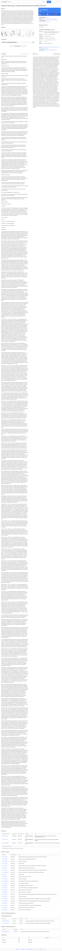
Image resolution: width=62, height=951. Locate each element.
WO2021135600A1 (5, 872)
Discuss (55, 49)
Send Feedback (22, 949)
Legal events (47, 47)
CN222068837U (4, 903)
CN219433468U (4, 885)
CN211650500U (4, 896)
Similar (56, 14)
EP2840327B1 (4, 874)
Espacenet (46, 49)
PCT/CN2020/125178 (5, 923)
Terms (35, 949)
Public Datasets (30, 949)
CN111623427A (4, 863)
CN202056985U (4, 892)
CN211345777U (4, 867)
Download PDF (43, 14)
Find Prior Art (50, 14)
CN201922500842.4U (5, 931)
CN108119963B (4, 859)
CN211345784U (4, 856)
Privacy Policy (40, 949)
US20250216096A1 (5, 881)
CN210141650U (4, 883)
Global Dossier (51, 49)
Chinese (46, 17)
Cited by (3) (43, 47)
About (17, 949)
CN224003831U (4, 909)
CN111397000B (4, 898)
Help (45, 949)
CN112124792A (5, 839)
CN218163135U (4, 887)
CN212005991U (4, 894)
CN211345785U (4, 870)
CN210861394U (4, 907)
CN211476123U (4, 861)
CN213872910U (4, 876)
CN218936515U (4, 900)
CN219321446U (4, 905)
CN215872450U (4, 889)
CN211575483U (4, 865)
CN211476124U (4, 878)
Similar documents (53, 47)
